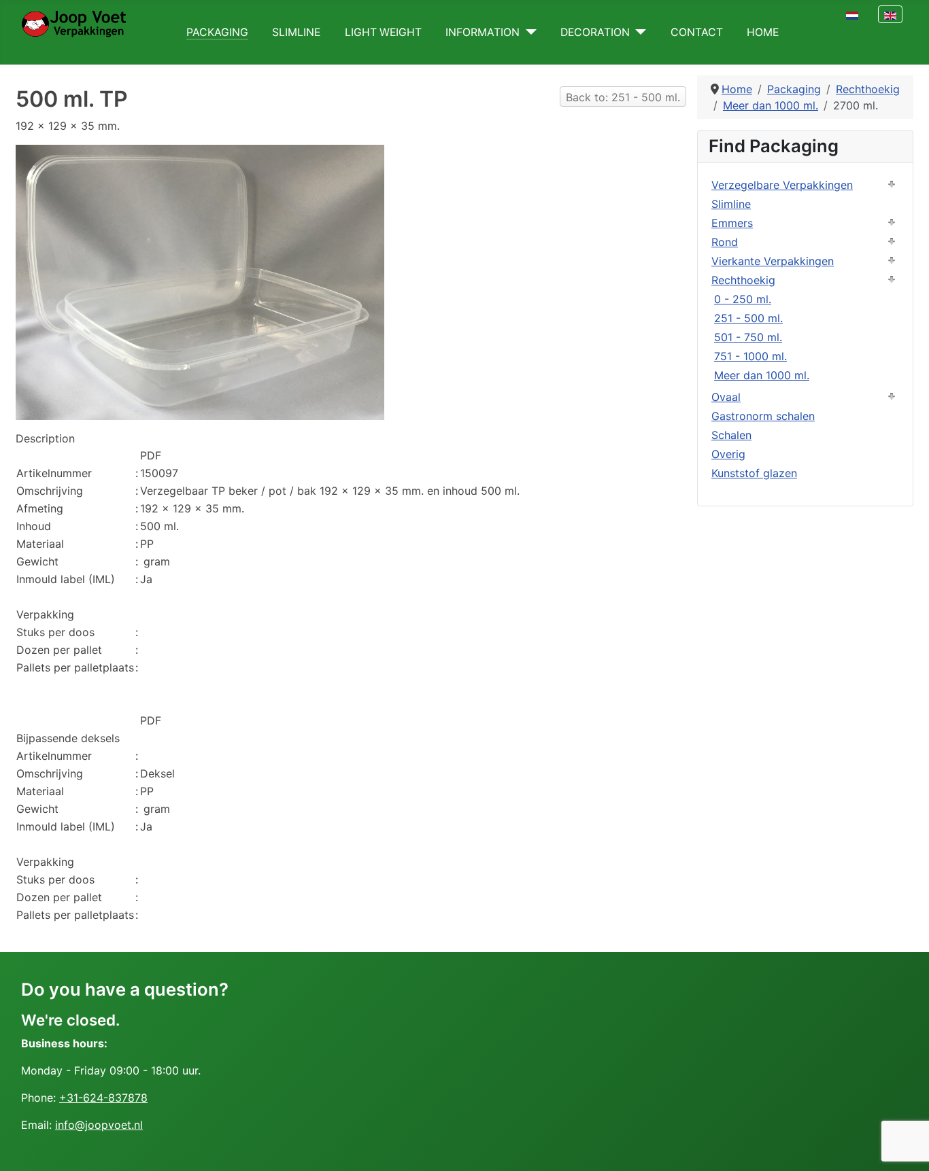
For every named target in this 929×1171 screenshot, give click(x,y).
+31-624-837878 (103, 1097)
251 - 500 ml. (748, 318)
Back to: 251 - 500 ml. (623, 97)
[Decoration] (638, 32)
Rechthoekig (743, 280)
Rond (724, 242)
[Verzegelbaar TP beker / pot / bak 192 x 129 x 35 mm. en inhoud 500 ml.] (200, 281)
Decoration (595, 32)
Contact (697, 32)
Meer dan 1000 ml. (761, 375)
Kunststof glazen (754, 473)
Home (763, 32)
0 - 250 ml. (742, 299)
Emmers (732, 223)
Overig (728, 454)
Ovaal (726, 397)
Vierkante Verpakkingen (772, 261)
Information (482, 32)
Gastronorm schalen (763, 416)
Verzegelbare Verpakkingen (782, 185)
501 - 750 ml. (748, 337)
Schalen (731, 435)
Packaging (217, 32)
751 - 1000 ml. (750, 356)
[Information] (528, 32)
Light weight (383, 32)
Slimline (296, 32)
